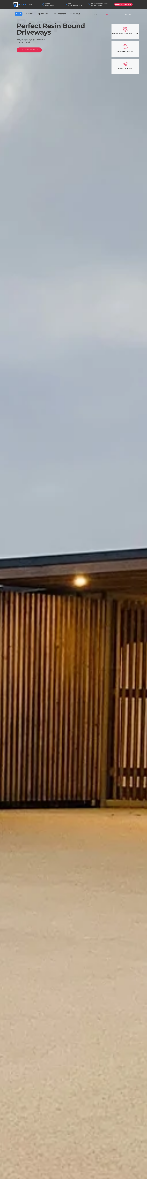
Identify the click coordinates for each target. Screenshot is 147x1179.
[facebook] (117, 14)
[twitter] (121, 14)
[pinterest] (129, 14)
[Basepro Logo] (23, 3)
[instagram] (125, 14)
